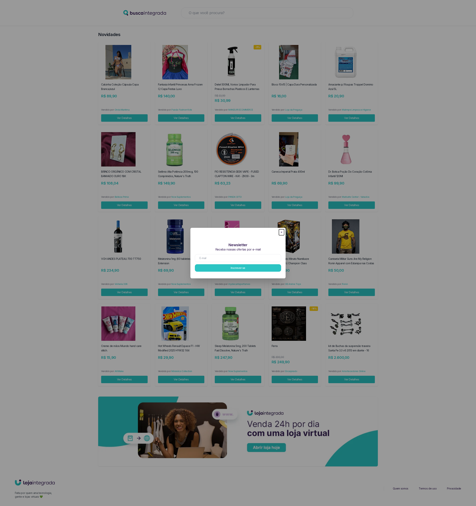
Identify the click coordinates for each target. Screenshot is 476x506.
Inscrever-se (238, 267)
